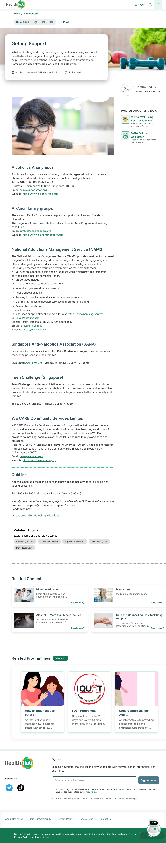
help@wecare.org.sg (32, 456)
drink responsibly (24, 548)
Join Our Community (40, 818)
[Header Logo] (15, 4)
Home (17, 13)
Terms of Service (125, 798)
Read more (77, 602)
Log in (141, 4)
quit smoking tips (99, 541)
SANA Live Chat (33, 362)
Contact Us (105, 818)
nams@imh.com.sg (31, 325)
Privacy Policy (89, 792)
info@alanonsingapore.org (35, 230)
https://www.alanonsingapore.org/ (43, 234)
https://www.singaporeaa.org (40, 193)
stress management (49, 541)
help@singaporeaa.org (33, 189)
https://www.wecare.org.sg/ (39, 460)
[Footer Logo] (19, 763)
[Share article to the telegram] (44, 22)
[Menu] (158, 4)
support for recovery (75, 541)
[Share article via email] (36, 22)
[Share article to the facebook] (51, 22)
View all (59, 658)
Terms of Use (123, 789)
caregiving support (25, 541)
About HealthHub (14, 818)
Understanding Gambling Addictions (37, 515)
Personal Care (31, 13)
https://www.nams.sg (35, 329)
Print (66, 22)
